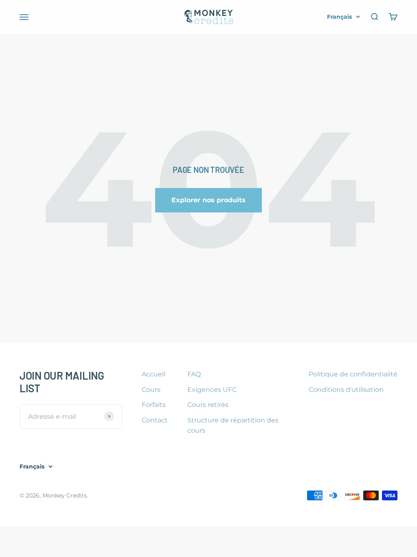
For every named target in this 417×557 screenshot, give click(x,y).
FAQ (194, 374)
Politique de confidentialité (353, 374)
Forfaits (154, 405)
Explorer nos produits (208, 200)
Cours (151, 389)
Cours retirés (207, 405)
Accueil (153, 374)
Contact (155, 420)
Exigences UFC (212, 389)
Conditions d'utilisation (346, 389)
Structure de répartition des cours (233, 425)
